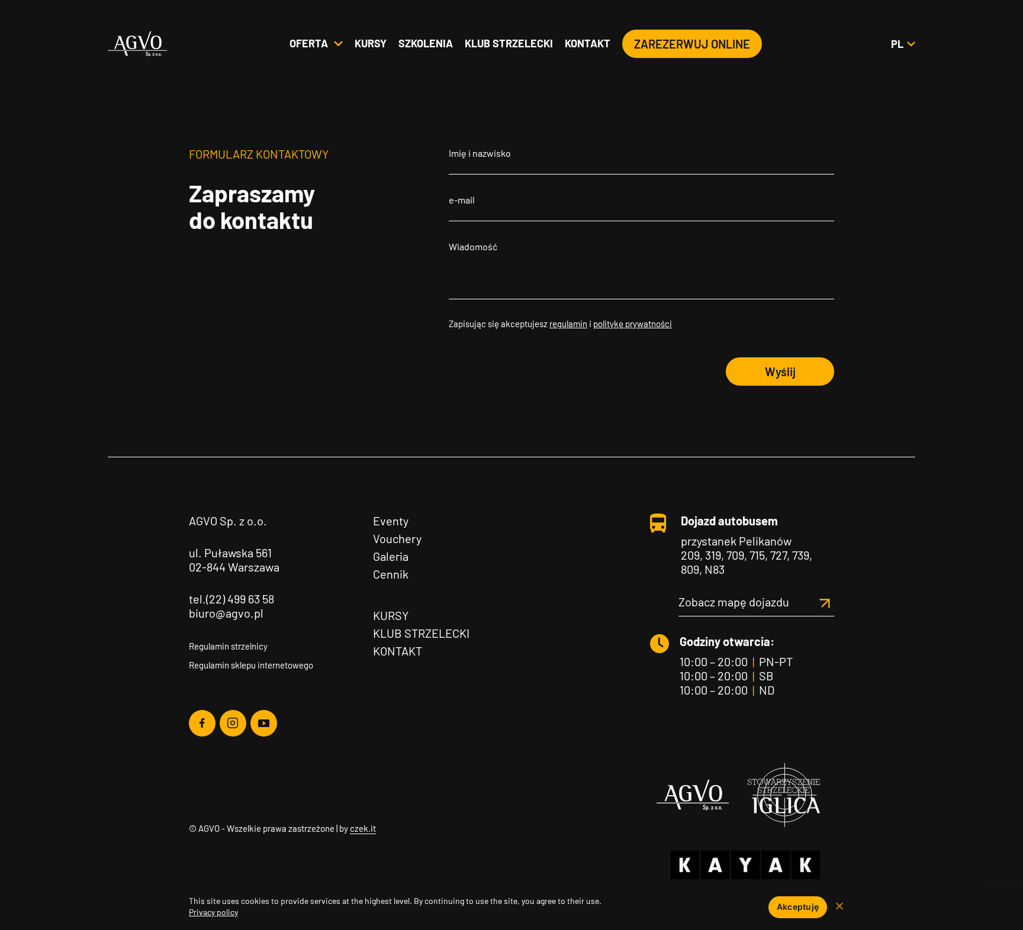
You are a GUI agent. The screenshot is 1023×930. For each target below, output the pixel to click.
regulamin (568, 323)
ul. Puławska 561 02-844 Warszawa (234, 559)
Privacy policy (213, 912)
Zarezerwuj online (692, 44)
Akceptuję (798, 907)
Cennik (390, 574)
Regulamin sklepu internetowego (251, 665)
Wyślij (780, 371)
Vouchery (397, 538)
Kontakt (587, 43)
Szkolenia (425, 43)
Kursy (371, 43)
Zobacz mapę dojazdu (733, 602)
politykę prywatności (632, 323)
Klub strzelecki (509, 43)
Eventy (390, 521)
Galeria (390, 556)
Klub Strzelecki (421, 633)
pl (902, 43)
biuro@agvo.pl (226, 613)
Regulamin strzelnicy (228, 646)
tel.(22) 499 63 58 (231, 599)
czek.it (363, 828)
